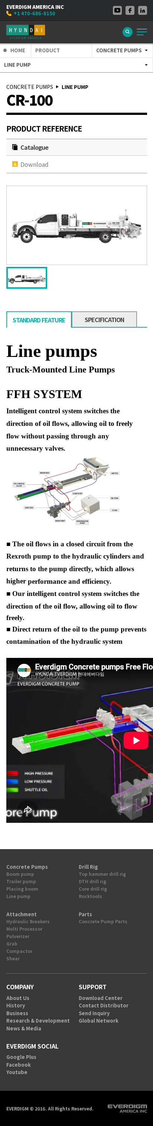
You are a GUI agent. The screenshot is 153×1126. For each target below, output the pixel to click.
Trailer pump (21, 881)
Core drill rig (93, 889)
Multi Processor (24, 929)
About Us (17, 997)
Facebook (18, 1064)
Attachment (21, 914)
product (47, 50)
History (15, 1005)
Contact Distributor (103, 1005)
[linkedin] (142, 10)
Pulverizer (17, 936)
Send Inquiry (94, 1013)
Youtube (16, 1072)
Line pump (17, 64)
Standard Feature (39, 319)
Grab (11, 944)
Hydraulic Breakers (28, 921)
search (128, 32)
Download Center (101, 997)
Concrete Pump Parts (103, 921)
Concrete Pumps (118, 50)
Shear (13, 959)
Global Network (98, 1020)
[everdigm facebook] (130, 10)
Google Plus (21, 1056)
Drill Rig (88, 866)
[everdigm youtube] (117, 10)
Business (17, 1013)
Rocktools (90, 896)
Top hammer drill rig (102, 874)
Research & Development (38, 1020)
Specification (104, 319)
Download (34, 164)
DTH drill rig (92, 881)
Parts (85, 914)
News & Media (23, 1028)
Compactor (19, 951)
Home (17, 50)
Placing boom (22, 889)
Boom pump (20, 874)
